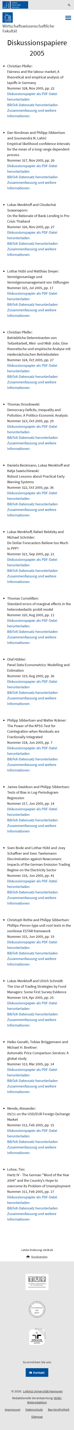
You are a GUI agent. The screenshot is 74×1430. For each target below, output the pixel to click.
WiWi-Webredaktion (44, 1400)
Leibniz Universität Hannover (43, 1391)
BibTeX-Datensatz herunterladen (32, 104)
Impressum (12, 1409)
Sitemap (37, 1417)
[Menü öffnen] (68, 19)
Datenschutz (34, 1409)
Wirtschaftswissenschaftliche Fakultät (28, 28)
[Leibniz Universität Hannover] (15, 5)
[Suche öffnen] (70, 5)
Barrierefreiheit (58, 1409)
